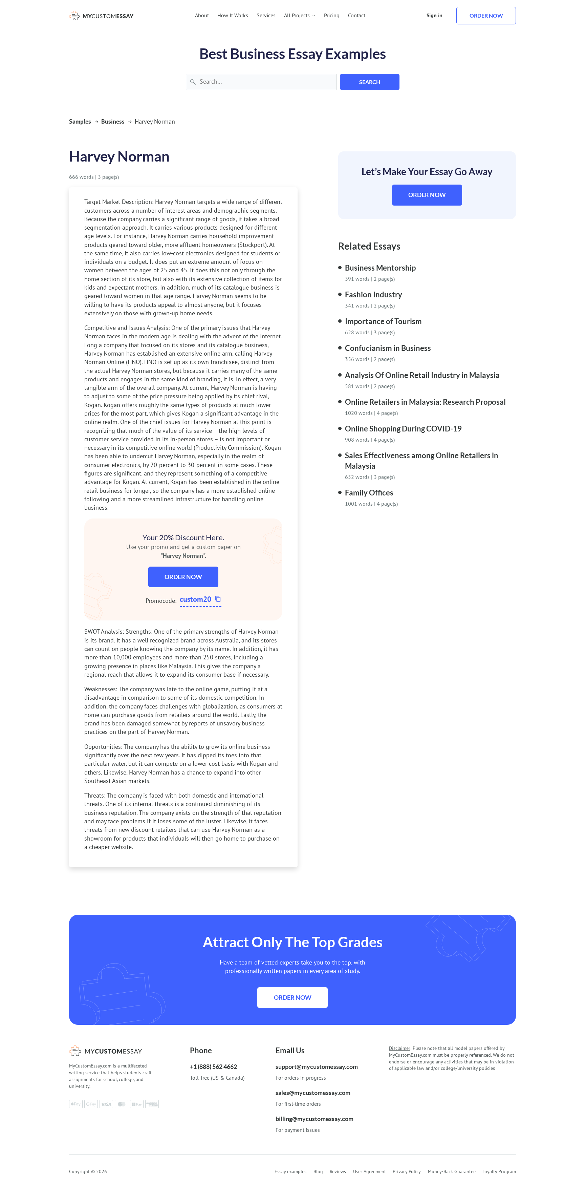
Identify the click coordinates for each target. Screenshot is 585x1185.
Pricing (332, 15)
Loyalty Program (499, 1171)
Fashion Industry (373, 294)
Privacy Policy (407, 1171)
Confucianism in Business (388, 348)
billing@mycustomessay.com (314, 1118)
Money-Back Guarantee (452, 1171)
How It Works (232, 15)
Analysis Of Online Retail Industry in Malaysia (422, 375)
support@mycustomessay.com (317, 1066)
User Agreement (369, 1171)
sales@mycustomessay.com (313, 1092)
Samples (80, 121)
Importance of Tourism (383, 321)
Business (113, 121)
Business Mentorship (380, 267)
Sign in (434, 15)
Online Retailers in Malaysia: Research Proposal (425, 401)
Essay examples (290, 1171)
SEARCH (369, 82)
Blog (318, 1171)
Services (266, 15)
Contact (356, 15)
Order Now (183, 576)
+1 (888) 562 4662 (213, 1066)
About (202, 15)
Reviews (338, 1171)
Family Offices (369, 492)
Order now (486, 15)
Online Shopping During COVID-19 (403, 428)
